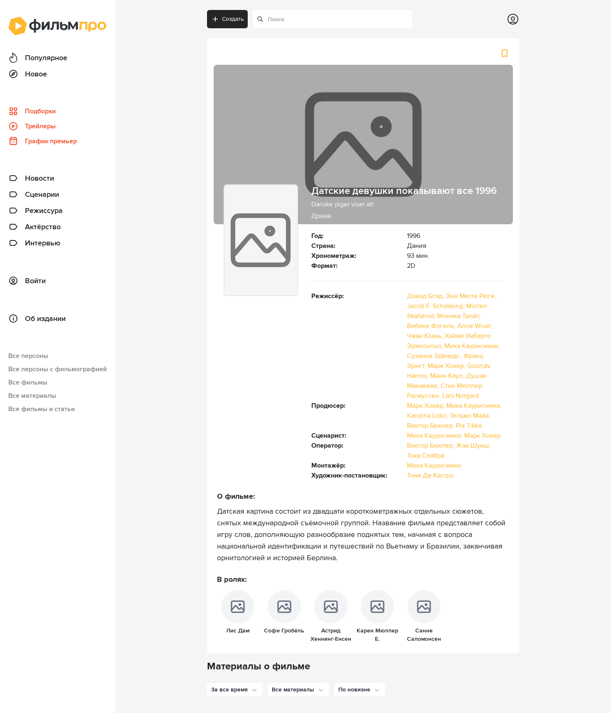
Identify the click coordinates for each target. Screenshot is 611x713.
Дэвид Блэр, (426, 296)
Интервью (42, 242)
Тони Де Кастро (430, 475)
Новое (36, 73)
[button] (235, 689)
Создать (233, 18)
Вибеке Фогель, (432, 326)
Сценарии (42, 194)
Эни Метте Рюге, (471, 296)
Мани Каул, (448, 376)
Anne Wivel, (475, 326)
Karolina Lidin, (428, 416)
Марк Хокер (482, 435)
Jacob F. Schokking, (436, 306)
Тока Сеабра (425, 455)
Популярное (46, 57)
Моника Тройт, (458, 316)
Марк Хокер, (447, 366)
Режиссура (44, 210)
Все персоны (28, 356)
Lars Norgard (460, 396)
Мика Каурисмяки (434, 465)
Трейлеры (40, 126)
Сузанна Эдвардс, (435, 356)
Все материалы (32, 396)
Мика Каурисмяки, (472, 346)
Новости (39, 178)
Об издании (45, 318)
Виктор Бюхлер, (431, 425)
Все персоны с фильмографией (57, 369)
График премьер (51, 141)
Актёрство (43, 226)
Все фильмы (27, 382)
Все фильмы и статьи (41, 409)
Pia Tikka (469, 425)
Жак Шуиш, (473, 445)
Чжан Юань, (426, 336)
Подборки (40, 111)
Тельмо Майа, (470, 416)
